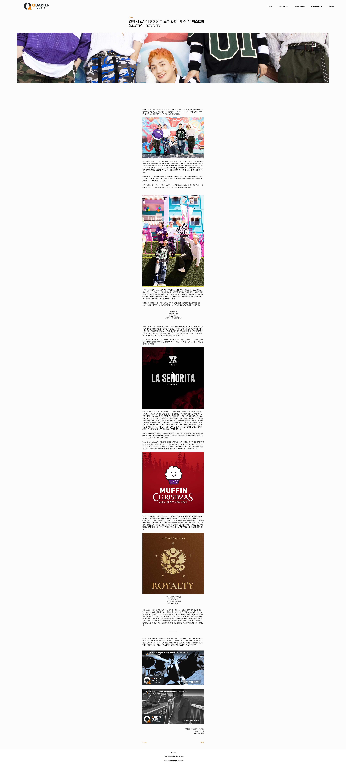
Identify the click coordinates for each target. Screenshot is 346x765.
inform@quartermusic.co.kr (173, 760)
